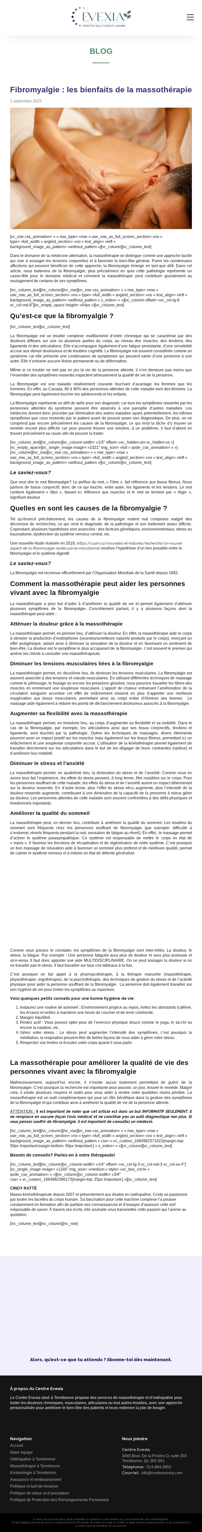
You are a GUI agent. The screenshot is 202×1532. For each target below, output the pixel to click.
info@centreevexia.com (161, 1473)
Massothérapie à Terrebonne (35, 1466)
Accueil (16, 1445)
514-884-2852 (159, 1467)
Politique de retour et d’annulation (39, 1493)
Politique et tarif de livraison (34, 1486)
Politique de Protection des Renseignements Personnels (59, 1500)
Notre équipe (21, 1452)
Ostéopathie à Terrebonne (32, 1459)
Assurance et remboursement (35, 1479)
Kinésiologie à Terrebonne (33, 1473)
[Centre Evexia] (101, 26)
